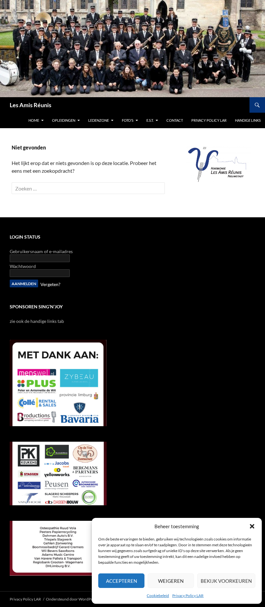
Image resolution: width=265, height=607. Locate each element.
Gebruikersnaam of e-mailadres (41, 251)
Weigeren (171, 581)
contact (174, 120)
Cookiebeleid (158, 595)
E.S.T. (150, 120)
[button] (252, 526)
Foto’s (127, 120)
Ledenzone (98, 120)
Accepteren (121, 581)
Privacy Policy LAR (188, 595)
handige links (248, 120)
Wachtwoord (23, 266)
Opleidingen (63, 120)
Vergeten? (50, 284)
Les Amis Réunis (30, 104)
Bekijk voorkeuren (226, 581)
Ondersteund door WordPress (72, 599)
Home (33, 120)
